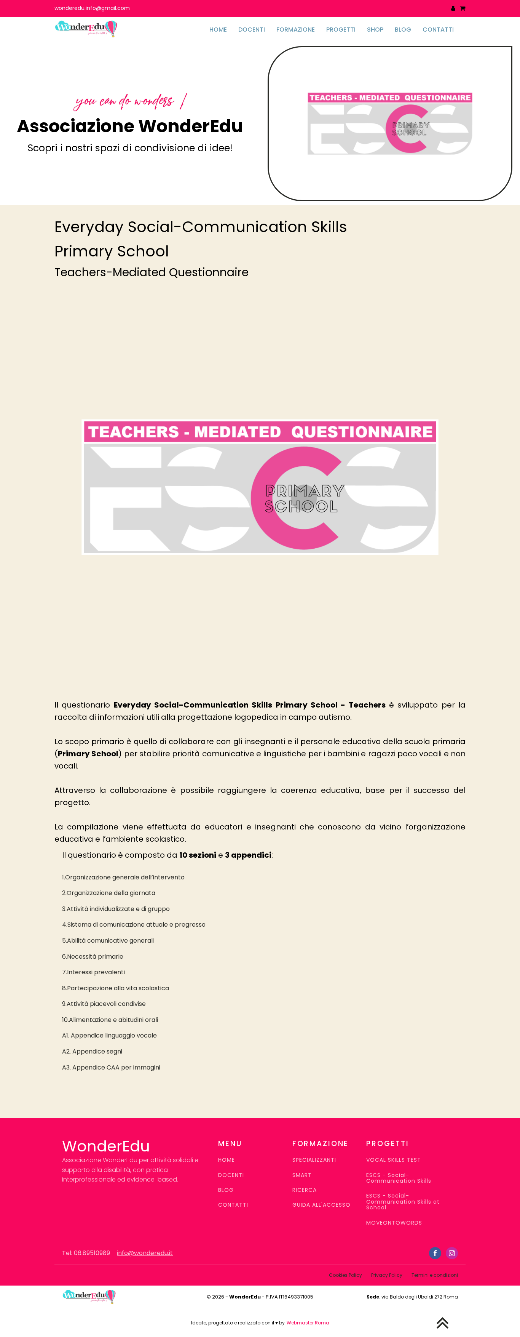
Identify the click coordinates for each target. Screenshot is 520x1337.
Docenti (251, 29)
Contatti (438, 29)
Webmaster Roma (308, 1322)
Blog (403, 29)
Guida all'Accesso (321, 1205)
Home (218, 29)
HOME (226, 1160)
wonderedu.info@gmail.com (92, 8)
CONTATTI (233, 1205)
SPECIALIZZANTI (314, 1160)
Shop (375, 29)
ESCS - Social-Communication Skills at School (403, 1202)
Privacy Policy (386, 1275)
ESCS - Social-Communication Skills (398, 1178)
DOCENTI (231, 1175)
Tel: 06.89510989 (86, 1253)
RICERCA (304, 1190)
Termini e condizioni (435, 1275)
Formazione (295, 29)
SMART (302, 1175)
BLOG (226, 1190)
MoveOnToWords (394, 1223)
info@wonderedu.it (145, 1253)
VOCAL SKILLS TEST (393, 1160)
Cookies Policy (345, 1275)
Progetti (341, 29)
